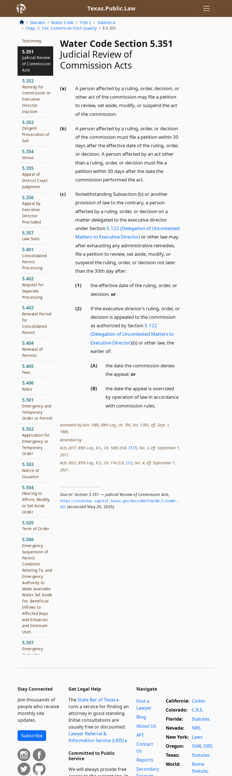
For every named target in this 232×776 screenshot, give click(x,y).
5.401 (34, 258)
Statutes (37, 22)
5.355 (35, 177)
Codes (198, 701)
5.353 (35, 131)
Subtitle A (107, 22)
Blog (141, 717)
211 (129, 462)
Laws (197, 737)
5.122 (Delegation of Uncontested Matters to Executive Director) (132, 334)
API (139, 735)
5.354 (28, 154)
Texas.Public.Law (111, 8)
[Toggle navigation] (206, 8)
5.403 (36, 320)
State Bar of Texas (97, 700)
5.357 (31, 236)
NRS (196, 728)
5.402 (33, 288)
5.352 (36, 96)
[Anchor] (120, 113)
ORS (207, 746)
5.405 (28, 369)
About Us (146, 726)
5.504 (36, 499)
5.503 (30, 470)
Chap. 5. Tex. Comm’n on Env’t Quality (61, 28)
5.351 (36, 61)
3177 (132, 447)
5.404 (32, 349)
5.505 (35, 526)
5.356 (31, 209)
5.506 (37, 585)
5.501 (37, 409)
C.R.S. (197, 710)
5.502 (36, 441)
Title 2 (85, 22)
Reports (144, 760)
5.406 (28, 386)
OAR (196, 746)
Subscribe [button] (31, 735)
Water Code (62, 22)
